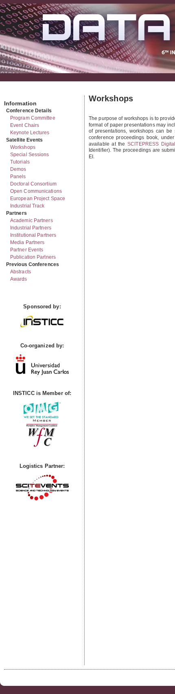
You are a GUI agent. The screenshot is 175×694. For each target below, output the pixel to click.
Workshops (22, 147)
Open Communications (36, 191)
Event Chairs (24, 125)
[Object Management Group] (42, 416)
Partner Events (26, 250)
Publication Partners (33, 257)
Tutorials (20, 162)
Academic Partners (31, 220)
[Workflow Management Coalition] (42, 446)
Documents (13, 92)
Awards (18, 279)
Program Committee (32, 118)
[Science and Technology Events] (42, 498)
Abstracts (20, 272)
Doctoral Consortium (33, 184)
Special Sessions (29, 154)
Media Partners (27, 242)
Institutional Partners (33, 235)
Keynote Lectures (30, 132)
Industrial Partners (30, 228)
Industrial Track (27, 206)
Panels (18, 176)
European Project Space (37, 198)
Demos (18, 169)
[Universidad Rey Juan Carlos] (42, 373)
